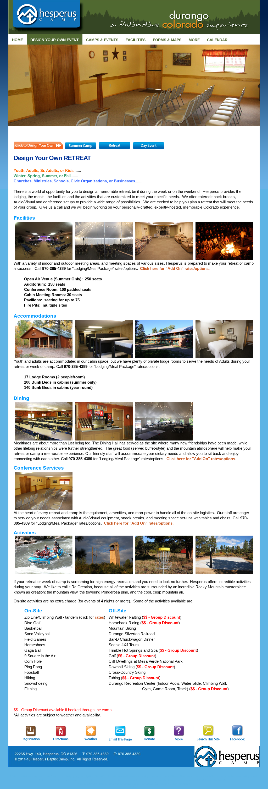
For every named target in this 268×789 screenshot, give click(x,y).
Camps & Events (102, 40)
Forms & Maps (167, 40)
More (194, 40)
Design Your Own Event (54, 40)
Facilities (136, 40)
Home (17, 40)
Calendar (217, 40)
